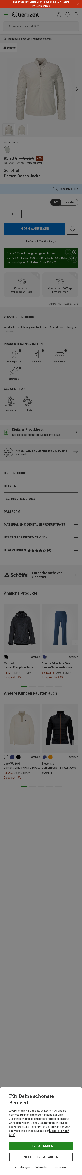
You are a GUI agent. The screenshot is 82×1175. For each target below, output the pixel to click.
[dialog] (41, 1131)
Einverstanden (41, 1146)
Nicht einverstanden (41, 1157)
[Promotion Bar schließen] (78, 4)
